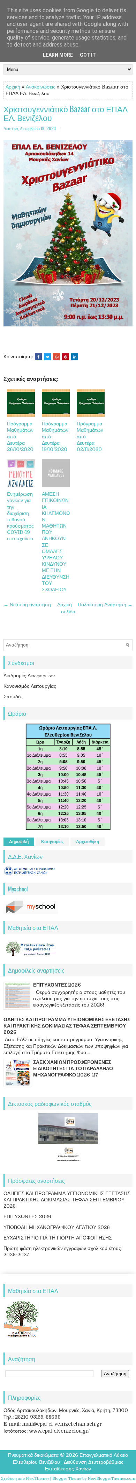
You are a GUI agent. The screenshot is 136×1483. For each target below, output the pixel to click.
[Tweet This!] (47, 356)
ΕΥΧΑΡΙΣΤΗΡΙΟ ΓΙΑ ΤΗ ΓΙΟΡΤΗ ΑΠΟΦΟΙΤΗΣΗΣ (57, 1238)
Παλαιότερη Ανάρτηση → (105, 604)
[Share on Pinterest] (65, 356)
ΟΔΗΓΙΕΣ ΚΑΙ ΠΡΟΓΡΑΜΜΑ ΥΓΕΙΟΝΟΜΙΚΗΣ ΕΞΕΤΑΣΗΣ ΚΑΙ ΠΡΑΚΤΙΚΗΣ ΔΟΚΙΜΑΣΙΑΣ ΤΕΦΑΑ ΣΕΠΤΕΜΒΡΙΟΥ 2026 (66, 1026)
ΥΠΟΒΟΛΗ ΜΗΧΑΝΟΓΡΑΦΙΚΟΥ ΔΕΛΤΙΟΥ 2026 (56, 1227)
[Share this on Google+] (56, 356)
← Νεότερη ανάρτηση (27, 604)
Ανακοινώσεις (40, 87)
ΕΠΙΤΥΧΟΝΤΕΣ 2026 (57, 985)
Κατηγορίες (52, 841)
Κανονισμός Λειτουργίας (29, 686)
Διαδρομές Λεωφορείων (29, 675)
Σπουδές (13, 696)
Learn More (58, 55)
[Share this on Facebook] (38, 356)
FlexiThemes (37, 1478)
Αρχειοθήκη (87, 841)
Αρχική (13, 87)
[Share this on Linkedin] (74, 356)
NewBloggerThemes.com (111, 1478)
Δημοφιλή (19, 841)
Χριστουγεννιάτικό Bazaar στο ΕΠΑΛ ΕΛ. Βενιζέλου (65, 113)
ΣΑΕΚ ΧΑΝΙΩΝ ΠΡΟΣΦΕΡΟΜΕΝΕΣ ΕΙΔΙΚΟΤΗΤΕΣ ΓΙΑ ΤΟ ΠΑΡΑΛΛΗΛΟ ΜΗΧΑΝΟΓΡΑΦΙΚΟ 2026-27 (73, 1068)
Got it (88, 55)
